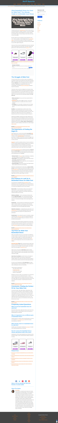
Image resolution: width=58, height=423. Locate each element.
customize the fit (14, 210)
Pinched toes (14, 100)
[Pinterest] (22, 381)
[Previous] (12, 53)
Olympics (39, 4)
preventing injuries (21, 135)
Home (9, 6)
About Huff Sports (15, 416)
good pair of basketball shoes (16, 149)
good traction (19, 216)
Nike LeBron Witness (14, 243)
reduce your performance (25, 85)
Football (23, 4)
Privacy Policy (43, 416)
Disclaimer (43, 418)
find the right (15, 225)
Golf (32, 4)
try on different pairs (20, 319)
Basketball (19, 4)
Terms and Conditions (43, 417)
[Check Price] (15, 59)
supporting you (23, 247)
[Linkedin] (26, 381)
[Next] (33, 53)
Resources (15, 418)
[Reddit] (29, 381)
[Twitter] (19, 381)
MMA (35, 4)
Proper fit (12, 142)
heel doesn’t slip (15, 169)
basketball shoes (22, 30)
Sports (15, 4)
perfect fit (27, 47)
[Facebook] (16, 381)
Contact (15, 417)
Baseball (28, 4)
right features (26, 182)
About (43, 4)
